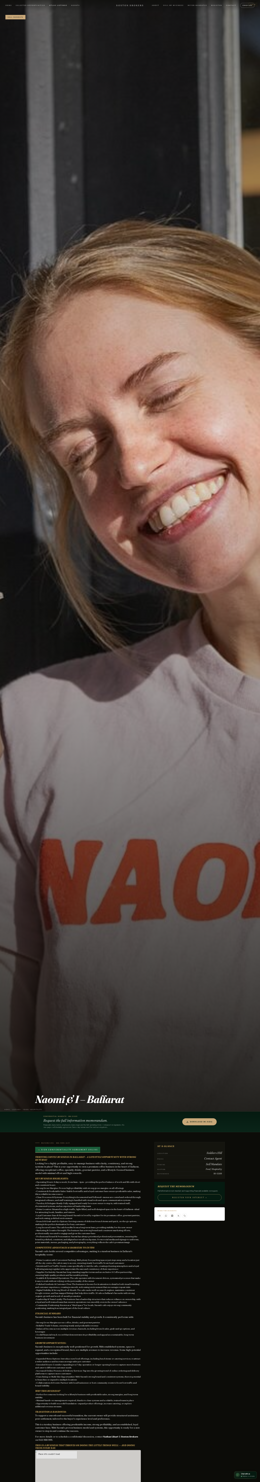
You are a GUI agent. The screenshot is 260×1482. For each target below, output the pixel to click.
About (155, 5)
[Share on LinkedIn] (172, 1215)
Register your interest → (189, 1197)
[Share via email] (159, 1215)
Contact (231, 5)
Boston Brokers (130, 5)
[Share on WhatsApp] (165, 1215)
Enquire (247, 5)
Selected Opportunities (30, 5)
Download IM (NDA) (201, 1122)
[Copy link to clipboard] (184, 1215)
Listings (16, 1109)
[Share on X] (178, 1215)
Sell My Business (173, 5)
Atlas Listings (58, 5)
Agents (75, 5)
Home (8, 5)
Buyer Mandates (197, 5)
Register (216, 5)
